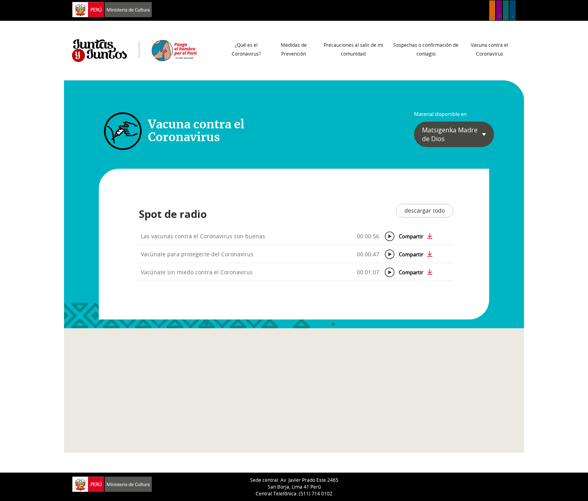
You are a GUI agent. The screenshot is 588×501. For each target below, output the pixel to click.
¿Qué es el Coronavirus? (246, 49)
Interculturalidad (506, 10)
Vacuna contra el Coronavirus (489, 49)
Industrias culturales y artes (499, 10)
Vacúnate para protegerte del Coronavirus (197, 254)
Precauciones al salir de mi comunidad (353, 49)
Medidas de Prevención (294, 49)
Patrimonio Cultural (492, 10)
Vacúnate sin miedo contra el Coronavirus (197, 272)
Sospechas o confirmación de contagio (425, 49)
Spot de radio (173, 214)
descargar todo (424, 210)
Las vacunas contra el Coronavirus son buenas (203, 236)
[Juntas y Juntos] (134, 50)
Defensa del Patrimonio (513, 10)
